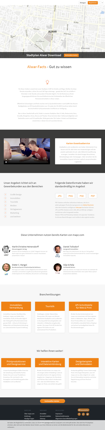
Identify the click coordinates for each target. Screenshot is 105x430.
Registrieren (92, 3)
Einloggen (83, 3)
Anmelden (43, 414)
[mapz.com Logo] (6, 2)
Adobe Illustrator (88, 205)
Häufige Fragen (29, 418)
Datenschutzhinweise (62, 416)
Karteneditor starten (52, 401)
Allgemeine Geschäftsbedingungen (66, 418)
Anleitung (27, 416)
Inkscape (79, 207)
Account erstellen (45, 416)
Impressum (58, 414)
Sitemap (42, 418)
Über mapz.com (29, 414)
